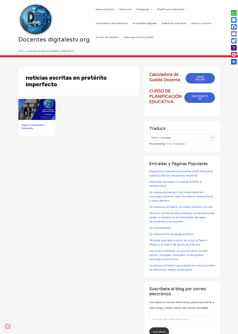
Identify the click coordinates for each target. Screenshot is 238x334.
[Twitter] (233, 40)
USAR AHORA (200, 78)
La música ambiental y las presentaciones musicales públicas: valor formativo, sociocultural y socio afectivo (181, 196)
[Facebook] (233, 26)
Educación (27, 128)
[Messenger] (233, 19)
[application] (150, 9)
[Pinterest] (233, 54)
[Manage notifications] (7, 326)
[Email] (233, 33)
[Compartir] (233, 61)
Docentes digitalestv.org (54, 39)
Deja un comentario (32, 125)
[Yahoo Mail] (233, 47)
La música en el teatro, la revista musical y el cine (180, 207)
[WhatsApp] (233, 12)
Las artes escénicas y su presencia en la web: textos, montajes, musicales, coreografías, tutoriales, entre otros (178, 255)
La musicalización (160, 228)
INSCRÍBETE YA (199, 97)
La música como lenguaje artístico (171, 234)
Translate (179, 144)
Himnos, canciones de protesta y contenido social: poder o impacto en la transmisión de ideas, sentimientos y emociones (182, 217)
